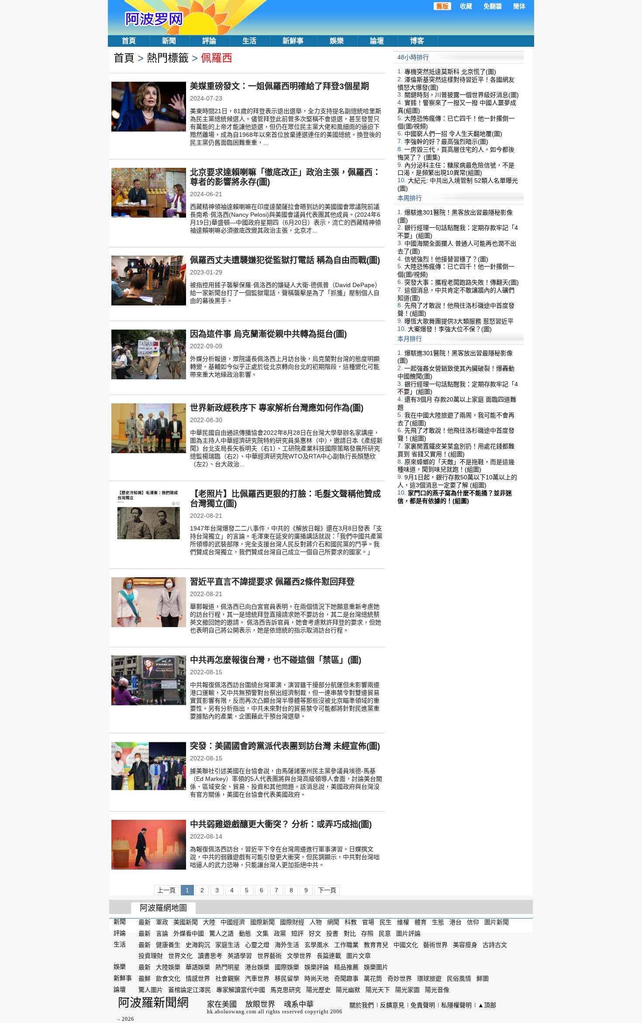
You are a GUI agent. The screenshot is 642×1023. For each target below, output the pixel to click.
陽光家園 (407, 989)
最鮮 (144, 978)
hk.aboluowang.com (231, 1012)
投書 (332, 933)
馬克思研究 (285, 989)
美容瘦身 (465, 944)
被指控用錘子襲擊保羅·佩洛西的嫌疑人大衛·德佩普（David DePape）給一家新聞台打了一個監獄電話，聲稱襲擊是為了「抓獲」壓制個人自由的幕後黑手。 (285, 292)
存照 (367, 933)
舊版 (442, 6)
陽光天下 (378, 989)
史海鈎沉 (198, 944)
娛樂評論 (316, 967)
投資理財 (150, 955)
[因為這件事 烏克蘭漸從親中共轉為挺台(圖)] (148, 355)
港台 (455, 922)
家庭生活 (227, 944)
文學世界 (299, 955)
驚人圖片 (150, 989)
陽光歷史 (318, 989)
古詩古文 (495, 944)
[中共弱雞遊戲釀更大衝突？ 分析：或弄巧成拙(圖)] (148, 845)
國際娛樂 (287, 967)
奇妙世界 (399, 978)
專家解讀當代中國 (240, 989)
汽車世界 (257, 978)
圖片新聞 (496, 922)
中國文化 (405, 944)
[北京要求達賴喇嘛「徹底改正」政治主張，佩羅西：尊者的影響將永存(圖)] (148, 193)
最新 (144, 922)
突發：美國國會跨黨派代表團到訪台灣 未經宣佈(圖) (285, 746)
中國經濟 (233, 922)
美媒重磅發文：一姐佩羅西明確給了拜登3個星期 (279, 86)
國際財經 (292, 922)
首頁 (129, 41)
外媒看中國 (188, 933)
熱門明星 (227, 967)
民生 (386, 922)
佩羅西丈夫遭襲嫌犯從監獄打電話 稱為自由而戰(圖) (285, 260)
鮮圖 (482, 978)
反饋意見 (392, 1005)
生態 (438, 922)
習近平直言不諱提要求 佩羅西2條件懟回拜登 (272, 581)
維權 (403, 922)
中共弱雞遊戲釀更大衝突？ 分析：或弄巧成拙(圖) (281, 824)
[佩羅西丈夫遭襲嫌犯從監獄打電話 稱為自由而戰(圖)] (148, 281)
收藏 (466, 6)
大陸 (209, 922)
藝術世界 (435, 944)
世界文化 (180, 955)
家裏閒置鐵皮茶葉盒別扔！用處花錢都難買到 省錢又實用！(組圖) (455, 450)
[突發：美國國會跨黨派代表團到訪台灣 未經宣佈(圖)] (148, 767)
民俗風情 (459, 978)
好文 (315, 933)
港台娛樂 (257, 967)
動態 (245, 933)
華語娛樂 (198, 967)
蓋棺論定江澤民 (189, 989)
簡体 (519, 6)
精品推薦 (346, 967)
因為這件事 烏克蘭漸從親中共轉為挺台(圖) (268, 334)
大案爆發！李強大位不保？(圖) (450, 329)
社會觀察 (227, 978)
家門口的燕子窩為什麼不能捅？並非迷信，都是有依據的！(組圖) (454, 496)
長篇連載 (329, 955)
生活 (249, 41)
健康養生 (168, 944)
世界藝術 (269, 955)
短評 (297, 933)
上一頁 (166, 890)
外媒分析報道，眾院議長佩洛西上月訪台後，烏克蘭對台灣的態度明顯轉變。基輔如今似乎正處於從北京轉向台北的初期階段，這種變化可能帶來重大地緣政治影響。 (285, 366)
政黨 (280, 933)
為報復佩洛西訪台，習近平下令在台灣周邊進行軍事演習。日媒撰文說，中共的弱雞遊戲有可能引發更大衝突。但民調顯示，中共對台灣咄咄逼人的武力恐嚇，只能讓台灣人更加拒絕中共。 (285, 857)
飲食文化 (168, 978)
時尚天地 (316, 978)
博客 (417, 41)
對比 (350, 933)
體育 (420, 922)
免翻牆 (492, 6)
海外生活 (287, 944)
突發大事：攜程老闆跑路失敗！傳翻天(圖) (461, 282)
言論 (162, 933)
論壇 (377, 41)
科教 (351, 922)
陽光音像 (437, 989)
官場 (368, 922)
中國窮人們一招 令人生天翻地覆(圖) (453, 133)
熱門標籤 (168, 58)
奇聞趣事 (346, 978)
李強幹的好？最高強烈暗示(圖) (446, 141)
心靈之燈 (257, 944)
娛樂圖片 (376, 967)
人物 (316, 922)
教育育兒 (376, 944)
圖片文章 (358, 955)
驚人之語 (221, 933)
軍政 (162, 922)
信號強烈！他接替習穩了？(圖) (446, 258)
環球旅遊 (429, 978)
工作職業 (346, 944)
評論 (209, 41)
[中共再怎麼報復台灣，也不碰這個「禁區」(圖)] (148, 681)
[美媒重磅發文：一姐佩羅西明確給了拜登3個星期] (148, 107)
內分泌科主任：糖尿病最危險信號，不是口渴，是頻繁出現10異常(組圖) (455, 168)
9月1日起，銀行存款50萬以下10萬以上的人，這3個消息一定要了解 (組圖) (457, 481)
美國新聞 (185, 922)
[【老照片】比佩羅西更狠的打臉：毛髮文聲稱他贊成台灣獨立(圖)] (148, 515)
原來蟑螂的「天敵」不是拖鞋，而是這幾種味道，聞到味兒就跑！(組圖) (455, 465)
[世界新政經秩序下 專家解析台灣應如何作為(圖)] (148, 429)
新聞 (169, 41)
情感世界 (198, 978)
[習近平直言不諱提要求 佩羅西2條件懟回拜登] (148, 603)
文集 (262, 933)
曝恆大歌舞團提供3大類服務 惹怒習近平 (459, 321)
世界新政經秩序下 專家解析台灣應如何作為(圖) (276, 408)
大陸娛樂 (168, 967)
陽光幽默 (348, 989)
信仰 (473, 922)
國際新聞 (262, 922)
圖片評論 (408, 933)
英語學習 (240, 955)
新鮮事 (293, 41)
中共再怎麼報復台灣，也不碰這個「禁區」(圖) (275, 660)
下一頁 (327, 890)
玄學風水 (316, 944)
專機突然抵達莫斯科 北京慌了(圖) (450, 71)
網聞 (333, 922)
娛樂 (337, 41)
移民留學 (287, 978)
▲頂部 (487, 1005)
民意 (385, 933)
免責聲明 (423, 1005)
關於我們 (361, 1005)
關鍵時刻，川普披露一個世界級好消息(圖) (461, 94)
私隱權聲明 (456, 1005)
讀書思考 (210, 955)
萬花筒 (373, 978)
